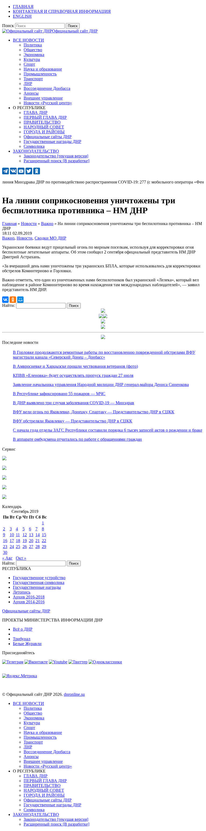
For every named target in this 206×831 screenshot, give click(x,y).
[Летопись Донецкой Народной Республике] (4, 488)
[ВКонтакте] (5, 299)
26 (25, 546)
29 (44, 546)
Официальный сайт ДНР (75, 31)
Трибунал (21, 639)
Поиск (8, 25)
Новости (24, 238)
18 (18, 540)
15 (44, 534)
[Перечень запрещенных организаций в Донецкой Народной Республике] (4, 478)
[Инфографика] (4, 497)
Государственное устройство (39, 577)
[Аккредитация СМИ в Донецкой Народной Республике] (4, 459)
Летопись (21, 592)
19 (25, 540)
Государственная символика (38, 582)
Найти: (8, 305)
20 (31, 540)
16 (5, 540)
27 (31, 546)
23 (5, 546)
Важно (8, 238)
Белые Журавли (27, 643)
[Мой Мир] (20, 299)
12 (25, 534)
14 (37, 534)
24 (12, 546)
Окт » (21, 558)
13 (31, 534)
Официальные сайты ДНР (26, 611)
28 (37, 546)
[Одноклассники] (13, 299)
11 (18, 534)
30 (5, 552)
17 (12, 540)
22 (44, 540)
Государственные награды (37, 587)
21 (37, 540)
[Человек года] (105, 316)
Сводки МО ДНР (50, 238)
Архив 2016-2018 (29, 597)
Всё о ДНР (22, 629)
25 (18, 546)
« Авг (7, 558)
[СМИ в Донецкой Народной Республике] (4, 468)
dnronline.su (74, 694)
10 (12, 534)
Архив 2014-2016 (29, 602)
